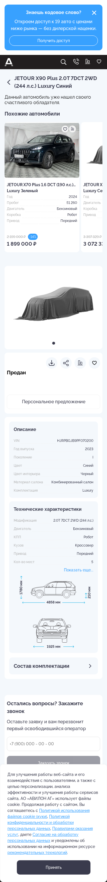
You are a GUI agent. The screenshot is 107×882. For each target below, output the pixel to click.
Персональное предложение (53, 401)
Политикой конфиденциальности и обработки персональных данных (40, 822)
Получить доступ (53, 40)
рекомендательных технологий (37, 852)
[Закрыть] (94, 13)
